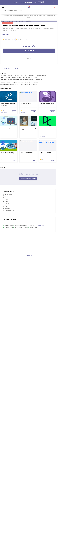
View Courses (40, 2)
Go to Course (28, 50)
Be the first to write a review (28, 178)
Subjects (4, 18)
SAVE (29, 55)
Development (9, 18)
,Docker (13, 210)
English (7, 203)
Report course (28, 255)
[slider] (1, 111)
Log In (54, 7)
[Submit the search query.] (4, 10)
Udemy (6, 201)
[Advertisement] (12, 243)
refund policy (41, 225)
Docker (15, 18)
